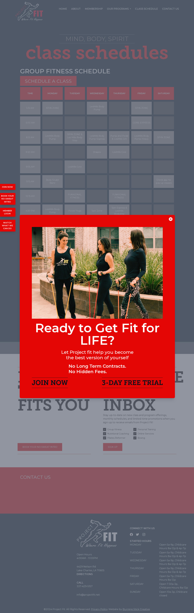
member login (7, 212)
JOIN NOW (50, 383)
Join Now (7, 187)
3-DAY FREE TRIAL (132, 383)
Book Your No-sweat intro (7, 199)
